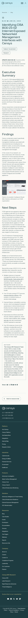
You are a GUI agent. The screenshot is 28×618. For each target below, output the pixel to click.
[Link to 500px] (15, 384)
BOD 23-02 (20, 79)
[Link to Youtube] (8, 599)
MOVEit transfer (8, 279)
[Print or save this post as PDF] (3, 18)
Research (6, 53)
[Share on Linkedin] (11, 384)
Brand (16, 612)
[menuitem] (13, 436)
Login (25, 3)
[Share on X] (9, 384)
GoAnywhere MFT (18, 279)
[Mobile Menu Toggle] (22, 3)
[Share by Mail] (13, 384)
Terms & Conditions (14, 610)
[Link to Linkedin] (11, 599)
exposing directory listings (11, 295)
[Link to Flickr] (17, 384)
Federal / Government (9, 49)
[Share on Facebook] (7, 384)
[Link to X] (14, 599)
